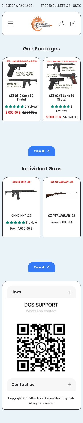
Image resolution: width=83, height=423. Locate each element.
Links (16, 292)
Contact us (22, 384)
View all (39, 151)
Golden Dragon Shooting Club (53, 398)
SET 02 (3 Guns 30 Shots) (61, 97)
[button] (72, 23)
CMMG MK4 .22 (21, 215)
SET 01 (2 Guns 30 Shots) (21, 97)
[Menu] (10, 23)
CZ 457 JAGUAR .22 (61, 215)
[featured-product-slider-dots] (41, 128)
